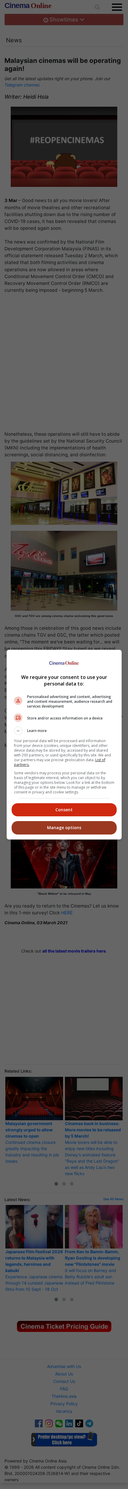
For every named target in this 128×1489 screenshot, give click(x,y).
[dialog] (64, 745)
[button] (64, 731)
